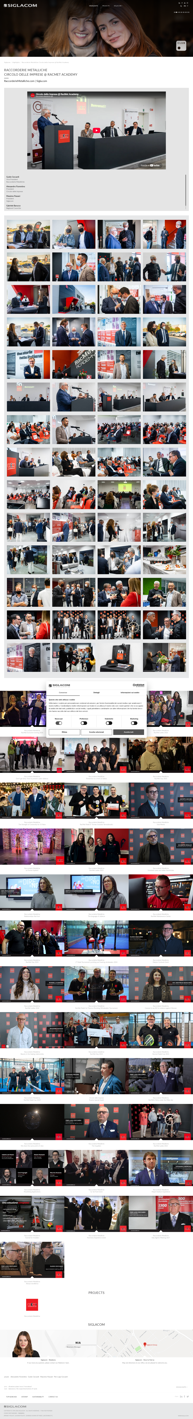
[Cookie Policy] (20, 1415)
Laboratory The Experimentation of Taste (22, 1389)
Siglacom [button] (117, 6)
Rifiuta (64, 732)
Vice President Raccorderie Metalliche (15, 179)
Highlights (93, 6)
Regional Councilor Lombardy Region (13, 208)
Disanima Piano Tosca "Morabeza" (20, 1386)
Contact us (53, 1397)
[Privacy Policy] (9, 1415)
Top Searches (11, 1397)
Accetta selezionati (96, 732)
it (187, 6)
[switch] (84, 723)
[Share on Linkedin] (181, 1396)
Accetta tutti (128, 732)
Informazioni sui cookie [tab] (130, 693)
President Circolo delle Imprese (15, 189)
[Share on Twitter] (187, 1396)
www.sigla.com (183, 1415)
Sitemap (24, 1397)
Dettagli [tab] (96, 693)
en (185, 6)
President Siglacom (13, 198)
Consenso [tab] (63, 693)
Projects (105, 6)
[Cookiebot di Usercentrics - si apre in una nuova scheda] (134, 685)
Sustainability (38, 1397)
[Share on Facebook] (184, 1396)
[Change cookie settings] (34, 1415)
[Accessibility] (47, 1415)
